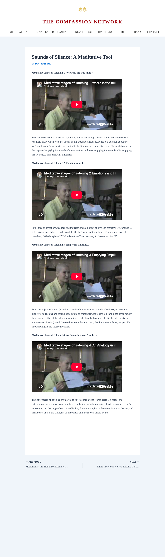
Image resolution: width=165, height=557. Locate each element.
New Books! (83, 32)
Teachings (105, 32)
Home (10, 32)
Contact (153, 32)
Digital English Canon (50, 32)
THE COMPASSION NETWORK (82, 21)
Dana (137, 32)
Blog (125, 32)
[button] (68, 32)
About (23, 32)
